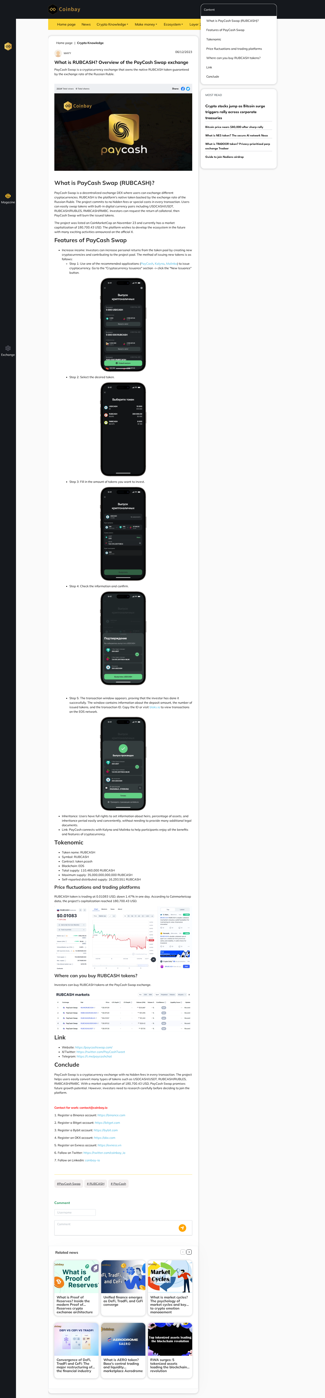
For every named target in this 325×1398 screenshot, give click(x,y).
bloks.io (155, 707)
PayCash (147, 263)
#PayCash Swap (68, 1184)
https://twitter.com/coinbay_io (104, 1153)
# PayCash (118, 1184)
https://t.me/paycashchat (94, 1056)
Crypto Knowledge (111, 24)
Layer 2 (196, 24)
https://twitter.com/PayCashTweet (101, 1052)
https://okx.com (104, 1138)
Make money (145, 24)
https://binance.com (111, 1115)
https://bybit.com (106, 1130)
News (86, 24)
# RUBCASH (95, 1184)
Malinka (171, 263)
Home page (66, 24)
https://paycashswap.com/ (93, 1047)
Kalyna (160, 263)
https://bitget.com (107, 1122)
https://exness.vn (109, 1145)
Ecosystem (172, 24)
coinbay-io (92, 1160)
